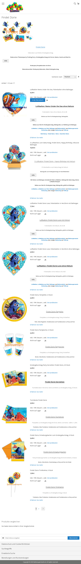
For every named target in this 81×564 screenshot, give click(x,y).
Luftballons (34, 128)
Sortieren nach (57, 77)
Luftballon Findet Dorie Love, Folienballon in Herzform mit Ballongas (54, 203)
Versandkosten (52, 97)
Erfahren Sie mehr (36, 138)
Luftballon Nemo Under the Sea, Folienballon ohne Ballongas (51, 90)
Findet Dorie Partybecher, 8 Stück (41, 330)
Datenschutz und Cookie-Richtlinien (16, 544)
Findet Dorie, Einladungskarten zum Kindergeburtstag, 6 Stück (52, 435)
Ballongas (52, 128)
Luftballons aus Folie (43, 128)
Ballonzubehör (61, 128)
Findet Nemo (51, 134)
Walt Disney (44, 134)
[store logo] (15, 6)
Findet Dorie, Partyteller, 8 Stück (41, 295)
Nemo (57, 134)
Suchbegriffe (7, 549)
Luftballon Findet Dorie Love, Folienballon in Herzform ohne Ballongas (54, 249)
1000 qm (66, 130)
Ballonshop (58, 130)
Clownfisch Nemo (64, 134)
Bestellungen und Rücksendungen (15, 558)
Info (5, 61)
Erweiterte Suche (8, 553)
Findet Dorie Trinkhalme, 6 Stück (41, 470)
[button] (47, 100)
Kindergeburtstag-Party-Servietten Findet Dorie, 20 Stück (50, 365)
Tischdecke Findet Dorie (38, 400)
